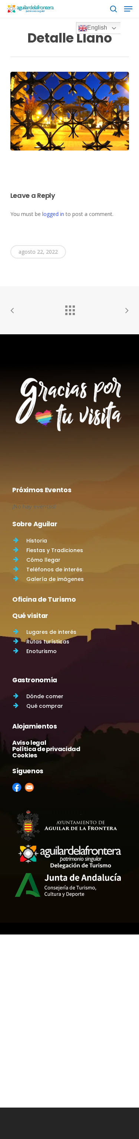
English (97, 27)
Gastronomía (34, 680)
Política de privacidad (46, 749)
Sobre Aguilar (34, 524)
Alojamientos (34, 726)
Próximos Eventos (41, 490)
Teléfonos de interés (54, 569)
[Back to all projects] (69, 308)
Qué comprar (44, 706)
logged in (53, 213)
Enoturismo (41, 651)
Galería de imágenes (55, 579)
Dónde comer (44, 696)
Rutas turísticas (47, 641)
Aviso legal (29, 743)
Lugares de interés (51, 632)
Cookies (24, 755)
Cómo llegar (43, 560)
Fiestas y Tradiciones (54, 550)
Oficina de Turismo (44, 599)
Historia (36, 540)
